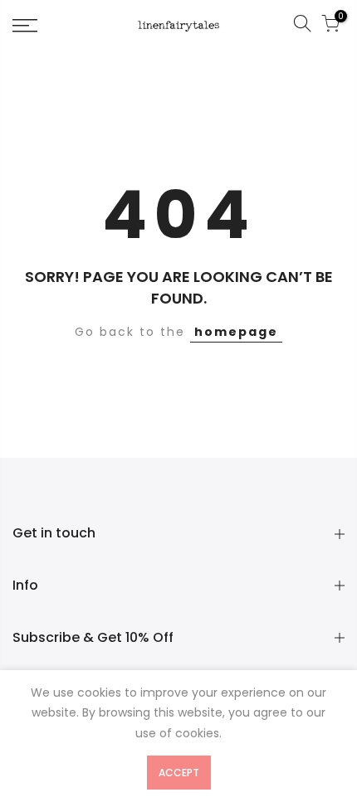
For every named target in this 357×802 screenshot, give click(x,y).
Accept (179, 773)
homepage (236, 331)
